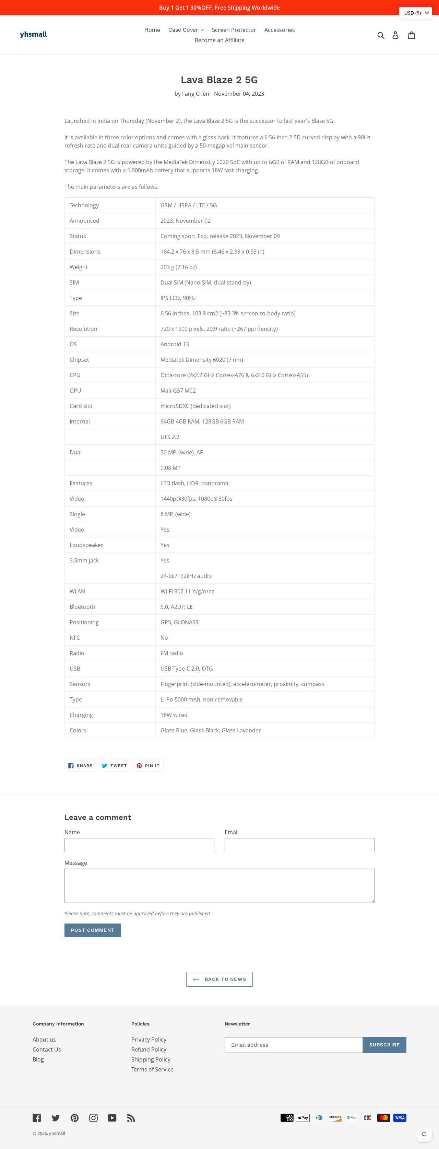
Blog (38, 1059)
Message (75, 863)
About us (44, 1039)
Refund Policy (148, 1049)
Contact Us (47, 1049)
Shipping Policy (150, 1059)
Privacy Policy (148, 1039)
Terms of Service (152, 1069)
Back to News (224, 979)
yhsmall (57, 1133)
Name (72, 832)
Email (232, 832)
